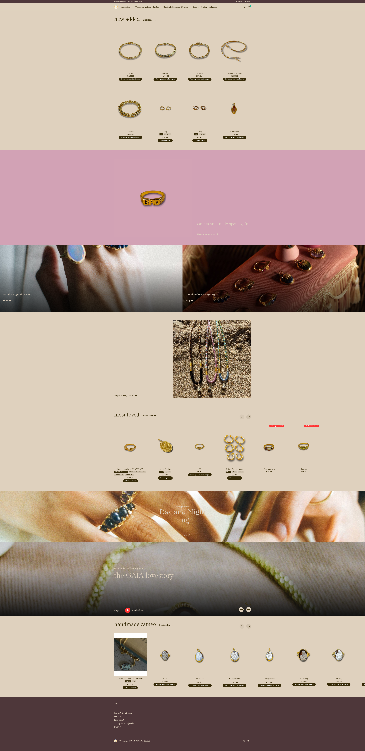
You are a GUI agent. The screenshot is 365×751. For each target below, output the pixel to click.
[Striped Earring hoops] (234, 445)
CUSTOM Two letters (121, 472)
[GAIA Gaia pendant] (200, 654)
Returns (117, 716)
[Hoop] (165, 107)
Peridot (304, 469)
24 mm (228, 472)
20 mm (235, 472)
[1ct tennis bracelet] (234, 49)
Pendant (128, 681)
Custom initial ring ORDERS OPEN (130, 469)
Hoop (165, 132)
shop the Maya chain (124, 395)
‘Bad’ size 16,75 (129, 475)
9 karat (162, 472)
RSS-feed (147, 741)
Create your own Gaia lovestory (130, 679)
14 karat (168, 472)
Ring (134, 681)
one (161, 134)
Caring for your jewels (124, 723)
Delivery (117, 727)
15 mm (241, 472)
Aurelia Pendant (165, 469)
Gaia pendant (200, 679)
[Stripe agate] (234, 107)
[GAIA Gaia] (165, 654)
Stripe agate (234, 132)
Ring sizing (119, 720)
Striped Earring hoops (234, 469)
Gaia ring (304, 679)
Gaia (165, 679)
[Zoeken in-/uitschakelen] (245, 7)
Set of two (167, 134)
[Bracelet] (130, 49)
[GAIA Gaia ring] (304, 654)
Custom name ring (206, 234)
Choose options (165, 140)
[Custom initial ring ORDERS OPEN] (130, 445)
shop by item (125, 7)
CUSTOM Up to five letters (137, 472)
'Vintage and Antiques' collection (147, 7)
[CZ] (200, 445)
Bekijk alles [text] (150, 20)
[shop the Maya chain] (212, 359)
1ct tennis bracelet (234, 74)
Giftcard (195, 7)
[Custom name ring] (153, 198)
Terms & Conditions (123, 713)
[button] (134, 610)
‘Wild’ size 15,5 (119, 475)
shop (5, 300)
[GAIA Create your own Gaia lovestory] (130, 654)
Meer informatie (179, 535)
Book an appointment (209, 7)
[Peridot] (304, 445)
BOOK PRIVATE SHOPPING (135, 1)
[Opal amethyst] (269, 445)
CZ (200, 469)
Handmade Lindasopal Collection (175, 7)
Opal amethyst (269, 469)
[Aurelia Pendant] (165, 445)
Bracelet (130, 74)
